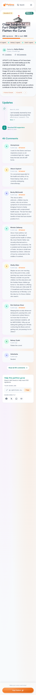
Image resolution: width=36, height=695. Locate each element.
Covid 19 (19, 92)
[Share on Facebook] (6, 399)
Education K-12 (8, 13)
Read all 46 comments (18, 368)
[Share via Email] (21, 399)
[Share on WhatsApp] (16, 399)
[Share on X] (11, 399)
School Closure (8, 92)
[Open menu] (31, 5)
